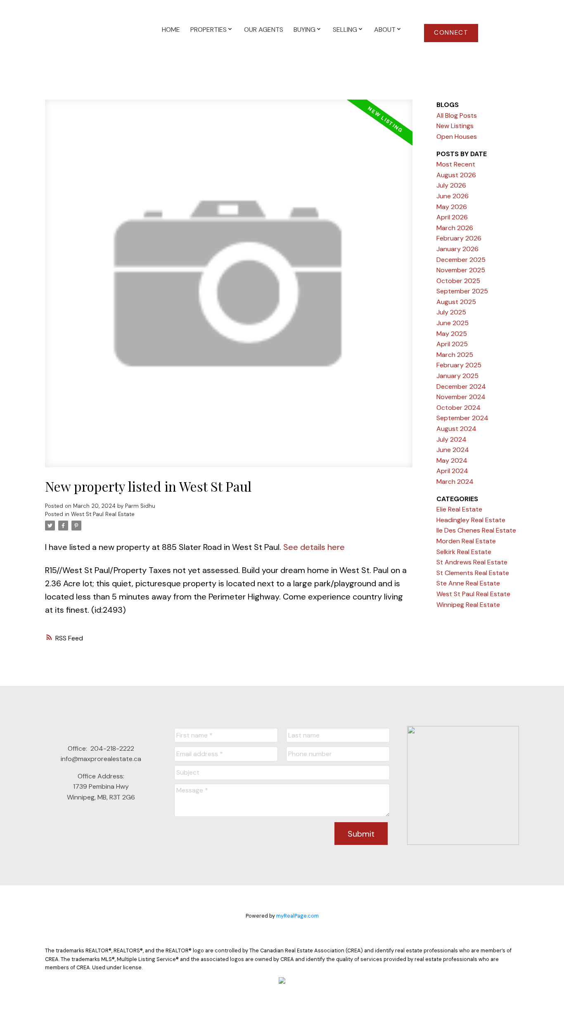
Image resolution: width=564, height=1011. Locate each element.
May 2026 (451, 206)
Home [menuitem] (171, 29)
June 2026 (452, 196)
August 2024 (456, 428)
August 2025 (456, 301)
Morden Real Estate (466, 541)
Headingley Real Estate (470, 520)
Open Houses (456, 136)
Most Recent (455, 164)
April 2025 (452, 344)
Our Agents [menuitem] (263, 29)
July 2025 (451, 312)
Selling (345, 29)
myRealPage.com (297, 915)
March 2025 (454, 354)
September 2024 (462, 418)
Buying (304, 29)
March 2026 (454, 228)
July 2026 (451, 185)
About (385, 29)
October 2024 (458, 407)
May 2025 (451, 333)
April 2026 (452, 217)
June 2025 (452, 323)
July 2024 (451, 439)
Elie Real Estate (459, 509)
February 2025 (458, 365)
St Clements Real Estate (472, 573)
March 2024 (455, 481)
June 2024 (452, 449)
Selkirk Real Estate (463, 551)
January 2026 (457, 249)
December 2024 (461, 386)
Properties (208, 29)
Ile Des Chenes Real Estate (476, 530)
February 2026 (458, 238)
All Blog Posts (456, 115)
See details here (314, 547)
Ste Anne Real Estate (468, 583)
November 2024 (461, 397)
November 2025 (460, 270)
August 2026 (456, 175)
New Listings (455, 125)
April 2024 (452, 470)
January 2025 (457, 375)
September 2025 (462, 291)
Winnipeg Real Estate (468, 604)
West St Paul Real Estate (103, 514)
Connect (451, 33)
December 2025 (461, 259)
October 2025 (458, 280)
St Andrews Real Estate (471, 562)
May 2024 (451, 460)
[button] (451, 33)
